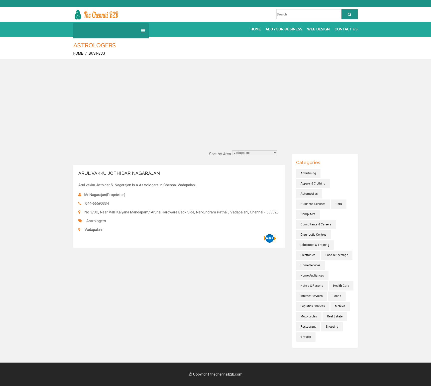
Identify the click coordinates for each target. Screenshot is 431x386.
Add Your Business (284, 29)
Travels (306, 337)
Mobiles (340, 306)
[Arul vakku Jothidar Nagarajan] (270, 238)
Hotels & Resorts (312, 286)
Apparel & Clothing (313, 183)
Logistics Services (313, 306)
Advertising (308, 173)
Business (97, 53)
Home (255, 29)
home (78, 53)
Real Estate (334, 316)
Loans (337, 296)
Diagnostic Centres (313, 234)
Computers (308, 214)
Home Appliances (312, 275)
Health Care (341, 286)
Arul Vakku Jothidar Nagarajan (119, 173)
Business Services (313, 204)
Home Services (311, 265)
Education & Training (315, 245)
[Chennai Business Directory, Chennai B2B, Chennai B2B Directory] (96, 14)
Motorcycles (309, 316)
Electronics (308, 255)
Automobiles (309, 193)
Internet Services (312, 296)
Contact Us (346, 29)
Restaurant (308, 326)
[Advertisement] (215, 112)
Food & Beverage (336, 255)
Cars (338, 204)
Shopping (332, 326)
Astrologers (96, 221)
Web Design (318, 29)
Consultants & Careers (316, 224)
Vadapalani (94, 229)
